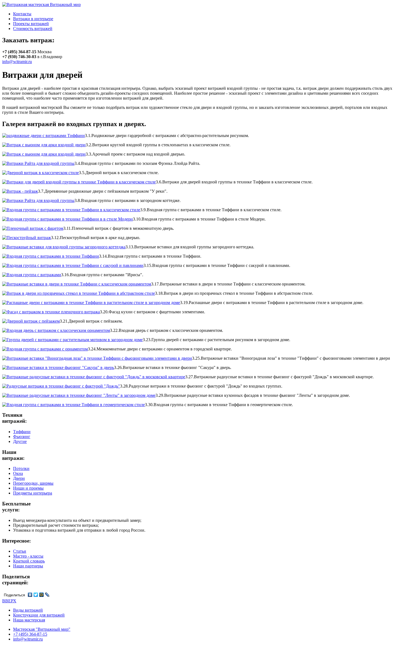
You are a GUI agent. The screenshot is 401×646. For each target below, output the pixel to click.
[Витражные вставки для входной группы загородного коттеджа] (63, 247)
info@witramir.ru (17, 61)
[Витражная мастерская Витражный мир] (41, 4)
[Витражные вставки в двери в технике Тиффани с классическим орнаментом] (76, 284)
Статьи (19, 551)
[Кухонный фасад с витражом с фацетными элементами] (51, 311)
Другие (20, 441)
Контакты (22, 13)
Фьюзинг (21, 436)
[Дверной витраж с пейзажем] (31, 321)
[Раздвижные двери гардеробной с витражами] (43, 135)
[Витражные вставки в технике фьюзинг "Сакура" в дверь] (58, 367)
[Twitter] (36, 594)
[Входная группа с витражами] (31, 274)
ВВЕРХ (9, 601)
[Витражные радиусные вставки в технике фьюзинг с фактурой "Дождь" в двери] (93, 376)
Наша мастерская (29, 620)
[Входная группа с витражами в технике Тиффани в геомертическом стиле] (73, 404)
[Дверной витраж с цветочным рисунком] (40, 172)
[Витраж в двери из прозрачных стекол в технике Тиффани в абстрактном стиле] (78, 293)
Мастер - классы (28, 556)
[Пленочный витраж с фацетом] (32, 228)
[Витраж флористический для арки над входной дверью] (44, 154)
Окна (18, 473)
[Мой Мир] (41, 594)
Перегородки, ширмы (33, 483)
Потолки (21, 468)
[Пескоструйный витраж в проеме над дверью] (26, 237)
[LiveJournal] (47, 594)
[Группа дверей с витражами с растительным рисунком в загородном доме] (72, 339)
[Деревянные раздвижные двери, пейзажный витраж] (20, 191)
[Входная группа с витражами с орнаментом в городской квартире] (45, 349)
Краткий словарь (29, 561)
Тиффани (22, 431)
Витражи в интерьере (33, 18)
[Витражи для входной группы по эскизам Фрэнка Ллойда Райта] (38, 163)
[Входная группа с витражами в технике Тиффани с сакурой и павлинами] (72, 265)
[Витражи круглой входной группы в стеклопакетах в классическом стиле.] (44, 144)
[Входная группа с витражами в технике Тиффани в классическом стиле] (71, 209)
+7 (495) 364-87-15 (30, 634)
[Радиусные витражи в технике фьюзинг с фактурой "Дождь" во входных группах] (61, 386)
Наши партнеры (28, 566)
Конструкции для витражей (39, 615)
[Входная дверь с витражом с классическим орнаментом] (56, 330)
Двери (19, 478)
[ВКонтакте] (30, 594)
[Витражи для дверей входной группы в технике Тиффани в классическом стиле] (79, 182)
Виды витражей (28, 610)
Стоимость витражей (32, 28)
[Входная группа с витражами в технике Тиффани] (50, 256)
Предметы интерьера (32, 493)
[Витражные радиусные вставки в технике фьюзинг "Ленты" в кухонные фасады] (78, 395)
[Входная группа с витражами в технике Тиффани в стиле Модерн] (67, 219)
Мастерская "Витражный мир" (41, 629)
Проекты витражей (31, 23)
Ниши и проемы (28, 488)
